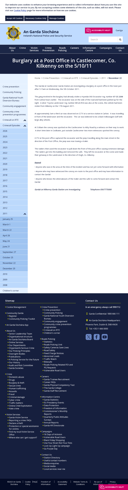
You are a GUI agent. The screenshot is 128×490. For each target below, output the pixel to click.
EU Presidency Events (54, 402)
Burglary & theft (16, 382)
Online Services (16, 342)
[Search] (120, 39)
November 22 (115, 78)
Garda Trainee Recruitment (57, 379)
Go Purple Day (51, 448)
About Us (10, 330)
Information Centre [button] (89, 49)
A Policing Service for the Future (24, 359)
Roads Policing (48, 339)
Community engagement (55, 321)
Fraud (11, 394)
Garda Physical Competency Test (59, 385)
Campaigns (47, 431)
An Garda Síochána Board (21, 339)
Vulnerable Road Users (55, 370)
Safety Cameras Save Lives (56, 347)
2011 (103, 78)
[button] (25, 120)
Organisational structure (20, 336)
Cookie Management (16, 307)
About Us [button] (12, 49)
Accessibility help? (101, 30)
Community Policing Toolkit (22, 319)
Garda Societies (16, 368)
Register (13, 316)
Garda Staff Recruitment (55, 390)
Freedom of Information (55, 408)
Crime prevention (52, 310)
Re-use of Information (98, 483)
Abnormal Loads (51, 356)
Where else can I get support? (23, 437)
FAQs (35, 482)
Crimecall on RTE (70, 78)
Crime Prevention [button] (48, 49)
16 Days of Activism (53, 434)
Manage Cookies (57, 18)
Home (37, 78)
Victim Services (13, 414)
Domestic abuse (16, 377)
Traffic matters (16, 402)
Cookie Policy (20, 10)
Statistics (48, 341)
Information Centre (51, 396)
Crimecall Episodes (89, 78)
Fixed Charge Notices (54, 353)
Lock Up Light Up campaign (57, 445)
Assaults (13, 391)
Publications (14, 356)
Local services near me (54, 469)
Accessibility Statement (62, 483)
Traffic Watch (50, 359)
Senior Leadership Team (20, 333)
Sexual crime (15, 385)
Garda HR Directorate (54, 425)
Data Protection (51, 405)
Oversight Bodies (17, 353)
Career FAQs (50, 382)
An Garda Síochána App (17, 325)
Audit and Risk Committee (21, 365)
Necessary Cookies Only (36, 18)
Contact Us (47, 454)
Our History (14, 362)
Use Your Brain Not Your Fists (58, 443)
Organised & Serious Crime (21, 348)
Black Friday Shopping (54, 440)
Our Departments (17, 345)
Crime (9, 374)
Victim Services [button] (34, 49)
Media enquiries (51, 463)
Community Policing (53, 312)
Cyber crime (14, 400)
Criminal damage (17, 397)
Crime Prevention (51, 78)
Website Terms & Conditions (80, 483)
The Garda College (52, 388)
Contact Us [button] (120, 49)
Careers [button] (74, 47)
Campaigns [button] (106, 47)
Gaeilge (119, 30)
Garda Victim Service (18, 417)
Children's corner (52, 333)
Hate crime (14, 408)
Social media (50, 466)
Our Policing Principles (19, 351)
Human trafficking (17, 388)
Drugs (12, 380)
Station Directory (52, 457)
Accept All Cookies (14, 18)
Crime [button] (22, 47)
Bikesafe (48, 361)
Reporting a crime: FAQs (20, 420)
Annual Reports (51, 422)
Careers (45, 376)
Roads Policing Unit (53, 344)
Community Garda (14, 313)
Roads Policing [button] (62, 49)
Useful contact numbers (55, 460)
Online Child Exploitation (20, 405)
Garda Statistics (51, 399)
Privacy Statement (112, 483)
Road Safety (49, 350)
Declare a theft (16, 423)
